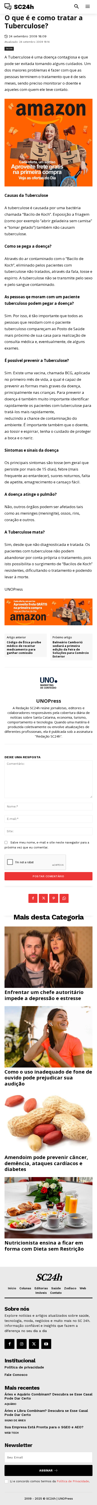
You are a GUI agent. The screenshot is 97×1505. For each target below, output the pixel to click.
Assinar (46, 1470)
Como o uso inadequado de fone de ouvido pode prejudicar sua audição (48, 1077)
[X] (43, 898)
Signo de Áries (15, 1420)
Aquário (10, 1404)
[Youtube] (46, 1344)
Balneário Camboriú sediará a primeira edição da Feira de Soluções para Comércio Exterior (71, 649)
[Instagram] (22, 1344)
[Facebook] (32, 898)
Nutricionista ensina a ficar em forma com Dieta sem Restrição (44, 1245)
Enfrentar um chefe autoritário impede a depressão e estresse (44, 995)
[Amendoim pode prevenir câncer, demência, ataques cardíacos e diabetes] (48, 1122)
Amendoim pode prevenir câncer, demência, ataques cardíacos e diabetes (46, 1163)
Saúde (9, 48)
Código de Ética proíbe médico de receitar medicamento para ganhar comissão (24, 648)
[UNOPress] (48, 682)
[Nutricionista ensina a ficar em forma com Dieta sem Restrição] (48, 1207)
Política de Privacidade (73, 1481)
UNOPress (48, 701)
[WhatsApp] (64, 898)
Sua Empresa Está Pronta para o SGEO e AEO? (44, 1427)
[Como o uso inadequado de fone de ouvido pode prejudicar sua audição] (48, 1037)
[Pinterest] (53, 898)
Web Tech (11, 1432)
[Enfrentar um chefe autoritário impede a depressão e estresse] (48, 957)
